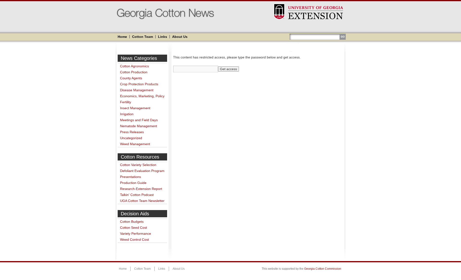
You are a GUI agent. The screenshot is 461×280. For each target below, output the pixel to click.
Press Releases (132, 132)
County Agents (131, 78)
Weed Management (135, 144)
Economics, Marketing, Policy (142, 96)
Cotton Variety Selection (138, 165)
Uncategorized (131, 138)
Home (122, 36)
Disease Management (136, 90)
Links (162, 36)
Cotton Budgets (132, 221)
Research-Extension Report (141, 189)
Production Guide (133, 183)
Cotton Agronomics (134, 66)
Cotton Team (142, 36)
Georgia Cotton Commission (322, 268)
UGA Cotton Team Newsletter (142, 201)
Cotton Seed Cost (133, 227)
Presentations (130, 177)
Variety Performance (135, 233)
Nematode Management (138, 126)
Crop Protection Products (139, 84)
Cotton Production (133, 72)
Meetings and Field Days (139, 120)
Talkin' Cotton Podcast (137, 195)
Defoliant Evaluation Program (142, 171)
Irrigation (126, 114)
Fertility (125, 102)
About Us (180, 36)
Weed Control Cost (134, 239)
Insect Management (135, 108)
